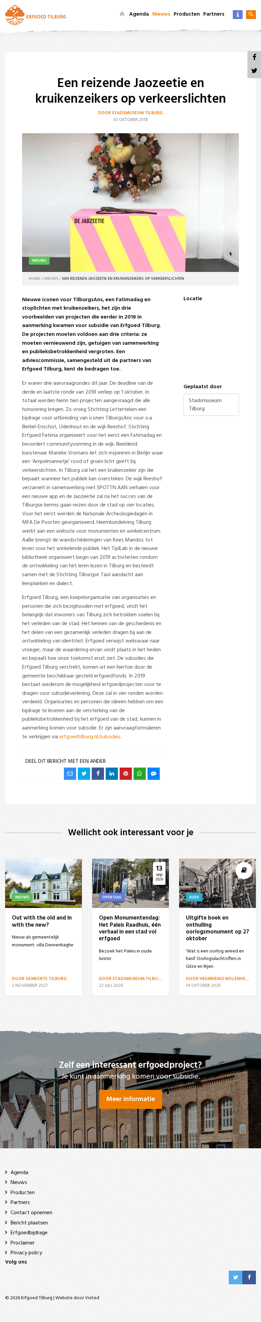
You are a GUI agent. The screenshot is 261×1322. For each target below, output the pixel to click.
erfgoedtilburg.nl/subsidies (90, 737)
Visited (92, 1298)
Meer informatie (130, 1099)
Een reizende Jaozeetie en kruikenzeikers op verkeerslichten (123, 278)
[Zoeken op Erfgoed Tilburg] (251, 14)
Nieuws (161, 14)
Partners (213, 14)
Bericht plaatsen (29, 1223)
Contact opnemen (31, 1212)
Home (34, 278)
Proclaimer (23, 1243)
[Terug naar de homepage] (122, 14)
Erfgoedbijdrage (29, 1233)
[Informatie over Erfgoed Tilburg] (238, 14)
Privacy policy (26, 1253)
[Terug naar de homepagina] (35, 15)
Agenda (139, 14)
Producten (187, 14)
